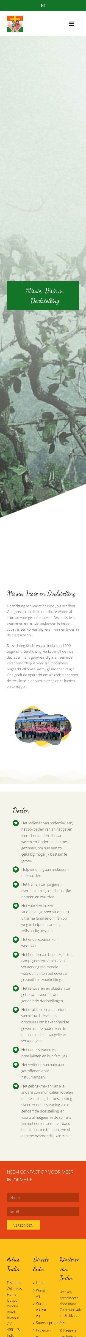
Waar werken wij (41, 1309)
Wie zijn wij (41, 1293)
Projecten (43, 1330)
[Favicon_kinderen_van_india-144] (15, 17)
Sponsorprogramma (43, 1322)
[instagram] (43, 5)
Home (40, 1282)
